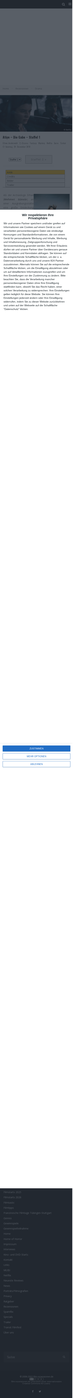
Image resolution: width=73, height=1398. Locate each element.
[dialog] (36, 699)
